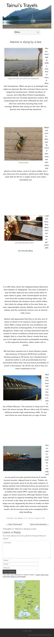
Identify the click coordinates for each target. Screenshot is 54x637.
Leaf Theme (32, 635)
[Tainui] (27, 28)
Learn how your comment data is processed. (25, 575)
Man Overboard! (14, 524)
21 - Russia (29, 518)
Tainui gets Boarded (39, 524)
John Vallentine (18, 518)
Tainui (29, 631)
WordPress (47, 635)
